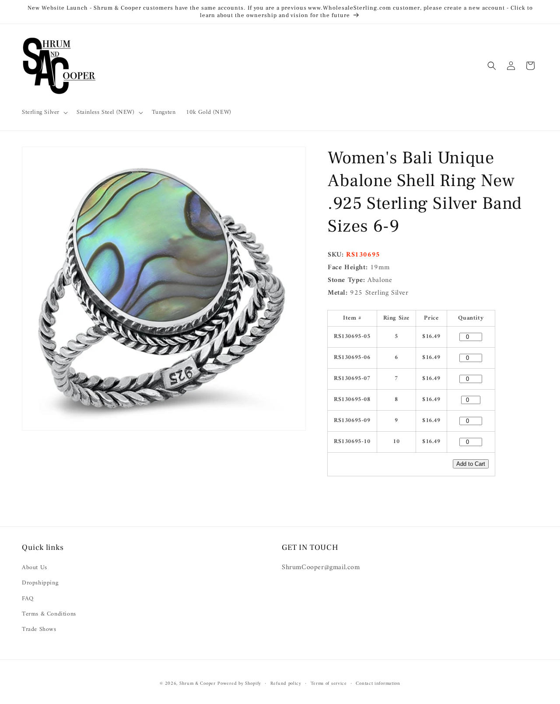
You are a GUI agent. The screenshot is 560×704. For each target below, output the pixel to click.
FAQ (28, 598)
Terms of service (329, 683)
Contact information (378, 683)
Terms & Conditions (49, 614)
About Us (34, 568)
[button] (44, 112)
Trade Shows (39, 629)
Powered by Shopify (239, 683)
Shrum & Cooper (197, 683)
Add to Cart (470, 464)
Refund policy (285, 683)
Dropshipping (40, 583)
